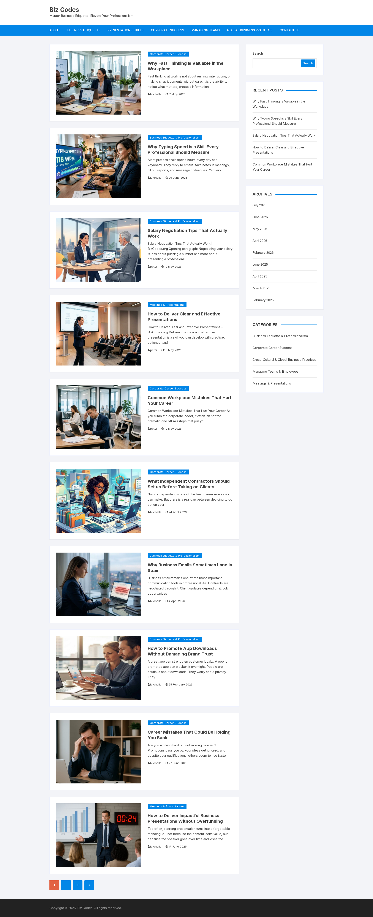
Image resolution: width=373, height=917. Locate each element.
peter (153, 266)
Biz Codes (64, 9)
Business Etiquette (83, 30)
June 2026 (260, 217)
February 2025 (263, 300)
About (54, 30)
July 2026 (260, 205)
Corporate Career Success (168, 54)
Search (258, 53)
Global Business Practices (249, 30)
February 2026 (263, 253)
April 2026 (260, 241)
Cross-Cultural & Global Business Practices (284, 360)
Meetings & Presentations (167, 304)
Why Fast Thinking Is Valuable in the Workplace (279, 104)
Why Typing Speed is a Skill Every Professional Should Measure (277, 121)
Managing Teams (205, 30)
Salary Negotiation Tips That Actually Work (284, 135)
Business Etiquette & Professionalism (174, 137)
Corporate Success (167, 30)
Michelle (155, 94)
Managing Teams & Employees (276, 371)
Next (89, 885)
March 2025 (261, 288)
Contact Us (290, 30)
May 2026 (260, 229)
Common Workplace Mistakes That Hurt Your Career (282, 167)
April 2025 (260, 276)
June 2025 (260, 264)
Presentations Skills (125, 30)
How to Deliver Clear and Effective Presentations (278, 149)
